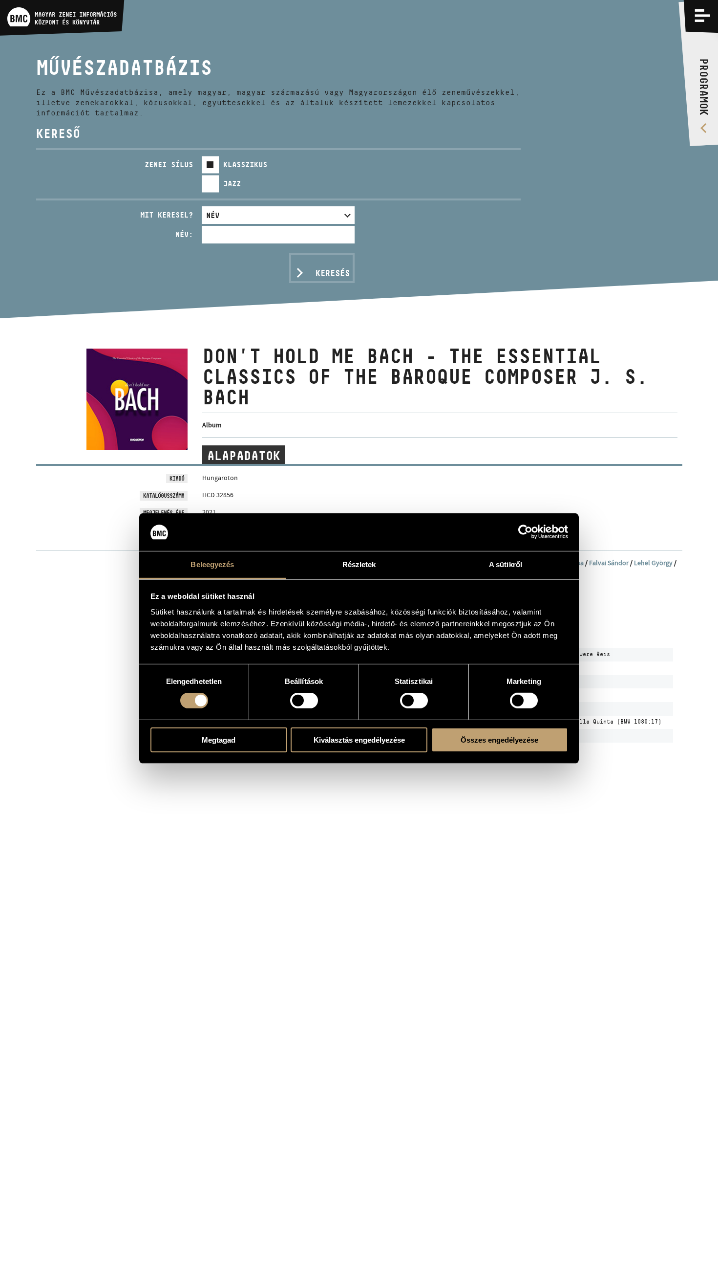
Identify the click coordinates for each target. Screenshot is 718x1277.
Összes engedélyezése (499, 739)
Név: (184, 234)
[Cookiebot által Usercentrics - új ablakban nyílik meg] (525, 532)
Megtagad (218, 739)
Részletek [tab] (359, 564)
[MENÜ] (702, 15)
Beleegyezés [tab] (212, 564)
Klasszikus (245, 164)
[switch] (304, 700)
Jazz (232, 183)
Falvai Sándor (609, 562)
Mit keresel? (166, 215)
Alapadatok (243, 455)
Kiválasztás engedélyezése (359, 739)
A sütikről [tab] (505, 564)
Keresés (333, 273)
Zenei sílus (169, 164)
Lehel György (653, 562)
